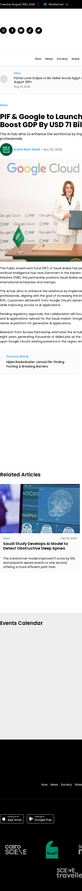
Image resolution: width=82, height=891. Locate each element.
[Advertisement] (41, 422)
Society (62, 58)
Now (38, 58)
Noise (75, 58)
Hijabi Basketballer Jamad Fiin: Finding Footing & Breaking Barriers (35, 364)
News (49, 58)
